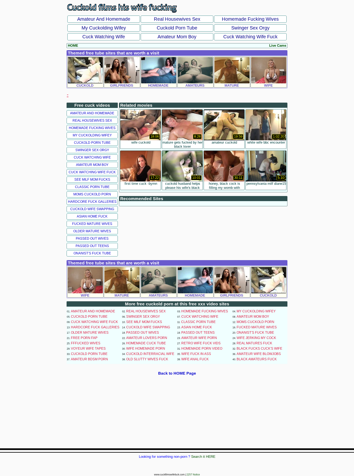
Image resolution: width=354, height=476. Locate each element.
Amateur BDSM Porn (89, 359)
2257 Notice (193, 474)
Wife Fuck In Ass (196, 354)
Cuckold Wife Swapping (92, 209)
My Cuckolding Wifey (104, 28)
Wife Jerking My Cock (256, 338)
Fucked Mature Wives (92, 224)
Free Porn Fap (84, 338)
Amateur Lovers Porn (146, 338)
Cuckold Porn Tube (177, 28)
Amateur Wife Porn (199, 338)
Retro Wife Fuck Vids (201, 343)
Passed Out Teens (92, 246)
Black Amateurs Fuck (257, 359)
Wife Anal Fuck (195, 359)
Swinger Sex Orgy (250, 28)
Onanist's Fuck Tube (92, 253)
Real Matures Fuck (254, 343)
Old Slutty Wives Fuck (147, 359)
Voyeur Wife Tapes (88, 348)
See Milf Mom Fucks (92, 179)
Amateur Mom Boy (177, 36)
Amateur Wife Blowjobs (259, 354)
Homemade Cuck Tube (146, 343)
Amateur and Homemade (103, 19)
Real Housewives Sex (177, 19)
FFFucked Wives (85, 343)
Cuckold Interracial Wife (150, 354)
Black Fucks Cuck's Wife (259, 348)
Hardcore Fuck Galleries (92, 201)
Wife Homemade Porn (145, 348)
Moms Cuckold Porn (92, 194)
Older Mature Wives (92, 231)
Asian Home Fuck (92, 216)
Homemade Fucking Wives (250, 19)
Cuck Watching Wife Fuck (250, 36)
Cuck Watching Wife (103, 36)
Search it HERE (203, 457)
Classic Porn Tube (92, 187)
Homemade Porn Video (201, 348)
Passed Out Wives (92, 238)
